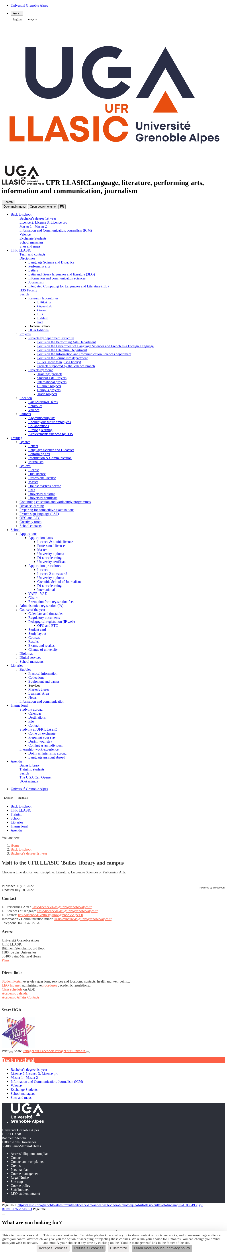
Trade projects (47, 394)
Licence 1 (44, 570)
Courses (34, 637)
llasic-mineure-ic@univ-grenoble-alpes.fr (83, 919)
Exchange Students (33, 238)
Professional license (42, 478)
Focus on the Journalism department (62, 358)
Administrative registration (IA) (41, 605)
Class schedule (12, 989)
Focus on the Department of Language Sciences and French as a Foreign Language (95, 346)
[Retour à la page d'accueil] (113, 161)
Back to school (21, 214)
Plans (5, 960)
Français (32, 19)
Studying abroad (31, 709)
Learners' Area (38, 693)
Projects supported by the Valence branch (66, 366)
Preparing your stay (42, 737)
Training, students (32, 769)
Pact (40, 322)
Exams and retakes (41, 645)
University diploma (41, 494)
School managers (31, 242)
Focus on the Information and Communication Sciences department (84, 354)
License (33, 470)
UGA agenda (29, 781)
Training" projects (49, 374)
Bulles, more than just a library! (59, 362)
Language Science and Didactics (51, 262)
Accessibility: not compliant (30, 1154)
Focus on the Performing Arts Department (66, 342)
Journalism (35, 282)
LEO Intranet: (12, 985)
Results (33, 641)
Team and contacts (32, 254)
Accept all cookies (53, 1248)
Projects (25, 334)
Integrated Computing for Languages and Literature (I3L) (68, 286)
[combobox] (17, 19)
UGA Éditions (38, 330)
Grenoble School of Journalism (59, 582)
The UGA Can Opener (36, 777)
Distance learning (32, 506)
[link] (18, 907)
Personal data (20, 1169)
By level (25, 466)
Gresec (42, 310)
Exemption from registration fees (51, 601)
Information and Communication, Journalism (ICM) (56, 230)
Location (26, 398)
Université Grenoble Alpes (29, 789)
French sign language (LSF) (39, 514)
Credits (16, 1166)
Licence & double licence (55, 542)
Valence (25, 234)
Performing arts (39, 266)
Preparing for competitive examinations (47, 510)
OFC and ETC (30, 518)
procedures (50, 985)
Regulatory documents (44, 617)
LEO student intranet (25, 1193)
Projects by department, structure (51, 338)
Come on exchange (41, 733)
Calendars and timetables (45, 613)
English (17, 19)
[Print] (11, 1052)
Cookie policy (20, 1185)
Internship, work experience (39, 749)
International (46, 590)
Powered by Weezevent (212, 887)
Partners (25, 414)
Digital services (30, 657)
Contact (33, 725)
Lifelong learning (40, 430)
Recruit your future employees (49, 422)
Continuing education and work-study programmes (55, 502)
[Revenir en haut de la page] (3, 1202)
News (32, 697)
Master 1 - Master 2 (33, 226)
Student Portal (12, 981)
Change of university (43, 649)
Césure (33, 597)
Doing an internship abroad (47, 753)
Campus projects (49, 390)
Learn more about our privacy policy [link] (162, 1248)
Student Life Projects (52, 378)
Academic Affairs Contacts (20, 997)
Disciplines (27, 258)
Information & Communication (50, 458)
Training (16, 438)
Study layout (37, 633)
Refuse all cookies (88, 1248)
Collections (36, 677)
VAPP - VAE (37, 594)
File (31, 721)
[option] (31, 19)
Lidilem (42, 318)
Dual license (37, 474)
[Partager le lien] (88, 1052)
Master (33, 482)
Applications (28, 534)
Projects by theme (40, 370)
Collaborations (38, 426)
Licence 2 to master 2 (52, 574)
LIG (40, 314)
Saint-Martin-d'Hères (43, 402)
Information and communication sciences (57, 278)
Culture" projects (49, 386)
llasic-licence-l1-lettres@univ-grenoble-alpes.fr (50, 915)
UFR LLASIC (21, 250)
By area (25, 442)
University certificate (42, 498)
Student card (37, 629)
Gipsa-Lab (44, 306)
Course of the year (32, 609)
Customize (118, 1248)
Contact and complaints (27, 1162)
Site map (17, 1181)
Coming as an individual (45, 745)
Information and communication (42, 701)
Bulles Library (30, 765)
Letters (33, 270)
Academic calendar (15, 993)
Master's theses (38, 689)
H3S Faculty (28, 290)
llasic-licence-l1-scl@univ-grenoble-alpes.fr (67, 911)
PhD (31, 490)
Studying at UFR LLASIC (38, 729)
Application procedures (44, 566)
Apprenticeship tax (41, 418)
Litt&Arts (44, 302)
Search (24, 294)
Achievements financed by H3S (50, 434)
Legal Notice (20, 1177)
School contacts (30, 526)
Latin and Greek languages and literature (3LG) (61, 274)
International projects (52, 382)
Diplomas (26, 653)
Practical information (42, 673)
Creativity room (30, 522)
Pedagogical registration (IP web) (51, 621)
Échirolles (35, 406)
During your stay (40, 741)
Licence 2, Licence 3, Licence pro (43, 222)
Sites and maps (30, 246)
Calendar (34, 713)
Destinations (37, 717)
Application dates (40, 538)
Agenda (16, 761)
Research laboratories (43, 298)
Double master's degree (44, 486)
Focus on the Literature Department (62, 350)
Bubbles (25, 669)
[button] (42, 206)
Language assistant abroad (46, 757)
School (15, 530)
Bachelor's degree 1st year (38, 218)
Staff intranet (20, 1189)
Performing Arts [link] (18, 907)
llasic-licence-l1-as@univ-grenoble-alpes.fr (62, 907)
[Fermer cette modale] (3, 1214)
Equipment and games (43, 681)
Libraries (17, 665)
